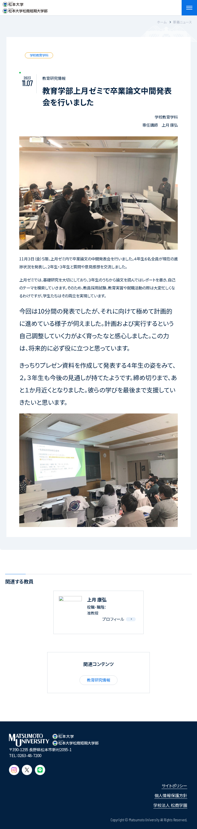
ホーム (161, 22)
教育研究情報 (98, 680)
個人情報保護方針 (170, 795)
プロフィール (113, 619)
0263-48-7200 (29, 755)
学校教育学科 (39, 55)
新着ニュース (182, 22)
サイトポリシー (174, 786)
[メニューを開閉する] (189, 7)
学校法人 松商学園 (170, 805)
